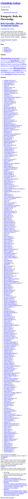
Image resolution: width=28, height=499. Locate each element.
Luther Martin (7, 263)
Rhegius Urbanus (8, 328)
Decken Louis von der (9, 159)
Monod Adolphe (8, 287)
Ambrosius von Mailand (10, 90)
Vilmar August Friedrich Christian (12, 415)
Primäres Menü (4, 9)
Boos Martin (7, 132)
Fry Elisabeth (7, 190)
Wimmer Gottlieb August (10, 439)
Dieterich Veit (7, 164)
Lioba (5, 259)
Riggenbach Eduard (9, 335)
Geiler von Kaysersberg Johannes (12, 197)
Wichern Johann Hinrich (10, 433)
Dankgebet (3, 62)
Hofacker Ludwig (8, 229)
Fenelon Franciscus (8, 181)
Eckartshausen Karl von (9, 169)
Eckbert (6, 170)
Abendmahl (15, 58)
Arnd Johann (7, 96)
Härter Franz (7, 218)
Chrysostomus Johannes (10, 152)
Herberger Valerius (8, 225)
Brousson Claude (8, 138)
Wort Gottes (22, 74)
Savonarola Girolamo (9, 346)
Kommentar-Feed (8, 50)
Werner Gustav (7, 429)
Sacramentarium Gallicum (10, 343)
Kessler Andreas (8, 247)
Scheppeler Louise (8, 347)
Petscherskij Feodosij (9, 319)
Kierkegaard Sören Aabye (10, 249)
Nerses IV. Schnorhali (9, 297)
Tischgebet (17, 72)
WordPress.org (7, 51)
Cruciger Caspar (8, 156)
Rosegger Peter (7, 339)
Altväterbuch (7, 88)
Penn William (7, 315)
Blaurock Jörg (7, 122)
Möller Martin (7, 285)
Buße (20, 60)
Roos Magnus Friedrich (9, 337)
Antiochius (6, 94)
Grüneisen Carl (7, 208)
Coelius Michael (8, 153)
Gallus (5, 193)
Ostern (21, 70)
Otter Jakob (6, 309)
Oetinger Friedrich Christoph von (12, 305)
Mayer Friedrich (8, 271)
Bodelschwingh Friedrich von (11, 126)
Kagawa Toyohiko (8, 238)
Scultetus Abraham (8, 363)
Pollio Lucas (7, 322)
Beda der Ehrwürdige (6, 39)
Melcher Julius (7, 277)
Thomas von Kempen (9, 398)
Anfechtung (25, 58)
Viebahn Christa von (9, 413)
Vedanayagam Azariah (9, 411)
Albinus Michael (8, 83)
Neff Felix (6, 294)
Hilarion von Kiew (8, 228)
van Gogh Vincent (8, 409)
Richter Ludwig (8, 329)
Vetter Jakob (7, 412)
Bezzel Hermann (8, 117)
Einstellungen (4, 465)
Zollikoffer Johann (8, 449)
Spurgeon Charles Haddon (10, 378)
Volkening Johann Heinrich (10, 418)
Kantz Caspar (7, 242)
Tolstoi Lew (7, 401)
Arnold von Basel (8, 100)
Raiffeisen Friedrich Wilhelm (11, 325)
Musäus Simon (7, 288)
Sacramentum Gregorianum (10, 344)
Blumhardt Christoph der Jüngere (12, 125)
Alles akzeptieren (12, 465)
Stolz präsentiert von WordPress (9, 455)
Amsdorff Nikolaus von (9, 91)
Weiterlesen (24, 37)
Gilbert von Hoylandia (9, 202)
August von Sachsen (9, 101)
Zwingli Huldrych (8, 451)
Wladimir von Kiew (9, 440)
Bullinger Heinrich (8, 142)
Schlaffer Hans (7, 350)
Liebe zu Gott (6, 68)
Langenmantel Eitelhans (10, 253)
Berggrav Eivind (8, 111)
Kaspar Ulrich (7, 245)
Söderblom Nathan (8, 370)
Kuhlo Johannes (8, 252)
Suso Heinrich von (8, 389)
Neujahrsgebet (10, 70)
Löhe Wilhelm (7, 260)
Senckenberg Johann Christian (11, 366)
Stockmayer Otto (8, 384)
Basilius (6, 105)
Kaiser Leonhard (8, 240)
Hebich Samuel (7, 219)
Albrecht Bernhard (8, 84)
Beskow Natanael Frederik (10, 114)
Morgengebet (19, 68)
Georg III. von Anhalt (9, 198)
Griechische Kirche (8, 207)
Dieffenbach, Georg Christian (11, 163)
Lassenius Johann (8, 254)
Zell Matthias (7, 446)
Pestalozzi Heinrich (8, 316)
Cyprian (6, 157)
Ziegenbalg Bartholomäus (10, 447)
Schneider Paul (7, 357)
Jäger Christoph (7, 236)
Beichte (2, 60)
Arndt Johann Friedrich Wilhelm (12, 97)
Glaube (6, 64)
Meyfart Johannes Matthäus (10, 281)
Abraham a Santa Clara (9, 81)
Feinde (23, 62)
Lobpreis (11, 68)
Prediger (25, 70)
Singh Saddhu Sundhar (9, 368)
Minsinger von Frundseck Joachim (12, 283)
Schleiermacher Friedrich (10, 353)
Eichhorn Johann (8, 171)
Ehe (13, 62)
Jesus (10, 66)
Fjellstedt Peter (7, 183)
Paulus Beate (7, 314)
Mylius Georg (7, 292)
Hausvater (19, 64)
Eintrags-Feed (7, 48)
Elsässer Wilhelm (8, 173)
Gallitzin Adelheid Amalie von (11, 191)
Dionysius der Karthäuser (10, 167)
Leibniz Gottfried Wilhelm (10, 257)
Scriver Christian (8, 361)
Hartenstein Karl (8, 216)
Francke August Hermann (10, 186)
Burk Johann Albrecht (9, 145)
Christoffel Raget (8, 150)
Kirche (18, 66)
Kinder (14, 66)
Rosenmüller (7, 340)
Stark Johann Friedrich (9, 380)
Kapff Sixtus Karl (8, 243)
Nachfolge (14, 39)
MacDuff (6, 264)
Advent (21, 58)
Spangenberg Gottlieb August (11, 373)
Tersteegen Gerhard (8, 394)
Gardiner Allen (7, 194)
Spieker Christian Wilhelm (10, 375)
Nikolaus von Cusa (8, 299)
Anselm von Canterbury (10, 93)
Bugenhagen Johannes (9, 141)
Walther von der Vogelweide (11, 425)
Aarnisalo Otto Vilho (9, 80)
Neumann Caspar (8, 298)
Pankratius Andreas (8, 311)
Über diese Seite (8, 404)
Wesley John (7, 430)
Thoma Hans (7, 396)
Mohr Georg (7, 284)
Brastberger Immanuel (9, 135)
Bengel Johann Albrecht (10, 110)
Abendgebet (6, 58)
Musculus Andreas (8, 290)
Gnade (9, 64)
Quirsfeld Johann (8, 323)
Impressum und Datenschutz (11, 12)
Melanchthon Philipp (9, 276)
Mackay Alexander (8, 266)
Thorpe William (7, 399)
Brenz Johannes (8, 136)
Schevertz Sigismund (9, 349)
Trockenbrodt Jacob (8, 402)
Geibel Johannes (8, 195)
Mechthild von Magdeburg (10, 273)
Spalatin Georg (7, 371)
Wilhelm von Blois (8, 436)
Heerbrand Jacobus (8, 221)
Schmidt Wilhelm (8, 354)
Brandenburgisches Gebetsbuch (11, 133)
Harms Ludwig (7, 215)
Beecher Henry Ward (9, 108)
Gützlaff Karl (7, 209)
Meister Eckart (7, 274)
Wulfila (5, 442)
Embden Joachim (8, 174)
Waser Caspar (7, 426)
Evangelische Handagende (10, 178)
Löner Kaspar (7, 261)
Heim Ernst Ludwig (9, 223)
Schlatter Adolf (7, 351)
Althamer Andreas (8, 87)
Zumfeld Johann (8, 450)
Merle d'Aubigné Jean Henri (11, 278)
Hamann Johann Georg (9, 212)
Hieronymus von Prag (9, 226)
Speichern (3, 497)
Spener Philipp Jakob (9, 374)
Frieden (2, 64)
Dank (23, 60)
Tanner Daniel (7, 391)
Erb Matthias (7, 177)
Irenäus (5, 235)
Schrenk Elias (7, 360)
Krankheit (22, 66)
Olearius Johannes (8, 306)
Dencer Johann (7, 160)
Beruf (9, 60)
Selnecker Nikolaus (8, 364)
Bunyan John (7, 143)
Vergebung (8, 74)
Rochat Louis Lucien (9, 336)
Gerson (5, 201)
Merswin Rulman (8, 280)
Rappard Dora (7, 326)
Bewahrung (15, 61)
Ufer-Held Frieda (8, 405)
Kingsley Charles (8, 250)
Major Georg (7, 267)
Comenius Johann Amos (10, 155)
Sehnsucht (2, 72)
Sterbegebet (12, 72)
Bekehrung (6, 60)
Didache (6, 162)
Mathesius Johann (8, 269)
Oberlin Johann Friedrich (10, 304)
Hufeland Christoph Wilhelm (11, 231)
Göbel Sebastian (8, 204)
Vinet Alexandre (8, 416)
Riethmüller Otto (8, 332)
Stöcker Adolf (7, 382)
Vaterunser (2, 74)
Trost (22, 72)
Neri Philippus (7, 295)
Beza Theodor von (8, 115)
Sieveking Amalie (8, 367)
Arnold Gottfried (8, 98)
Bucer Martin (7, 139)
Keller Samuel (7, 246)
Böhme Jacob (7, 131)
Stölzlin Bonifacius (8, 385)
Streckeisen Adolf (8, 388)
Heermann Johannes (9, 222)
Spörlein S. (6, 377)
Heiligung (6, 66)
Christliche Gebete (10, 3)
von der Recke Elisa (9, 420)
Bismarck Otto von (8, 119)
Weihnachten (16, 74)
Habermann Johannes (9, 211)
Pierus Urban (7, 321)
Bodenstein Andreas (9, 128)
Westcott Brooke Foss (9, 432)
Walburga (6, 422)
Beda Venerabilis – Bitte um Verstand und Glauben (12, 24)
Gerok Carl (6, 200)
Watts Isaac (6, 427)
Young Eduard (7, 443)
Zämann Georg (7, 444)
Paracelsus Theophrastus (10, 312)
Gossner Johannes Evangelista (11, 205)
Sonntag (7, 72)
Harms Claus (7, 214)
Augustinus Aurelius (9, 103)
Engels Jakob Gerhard (9, 176)
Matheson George (8, 270)
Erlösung (20, 62)
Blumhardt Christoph (9, 124)
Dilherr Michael (8, 166)
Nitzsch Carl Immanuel (9, 301)
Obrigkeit (16, 70)
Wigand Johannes (8, 434)
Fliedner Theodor (8, 184)
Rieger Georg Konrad (9, 330)
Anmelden (6, 47)
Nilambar (5, 457)
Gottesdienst (14, 64)
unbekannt (6, 408)
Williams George (8, 437)
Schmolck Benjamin (9, 356)
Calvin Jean (6, 146)
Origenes (6, 308)
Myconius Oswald (8, 291)
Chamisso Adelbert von (9, 148)
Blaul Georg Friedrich (9, 121)
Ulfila (5, 406)
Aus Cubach (7, 104)
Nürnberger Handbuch (9, 302)
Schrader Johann (8, 359)
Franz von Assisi (8, 187)
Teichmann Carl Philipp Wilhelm (12, 392)
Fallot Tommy (7, 180)
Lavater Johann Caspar (9, 256)
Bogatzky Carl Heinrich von (11, 129)
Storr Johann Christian (9, 387)
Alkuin (5, 86)
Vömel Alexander (8, 419)
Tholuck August (8, 395)
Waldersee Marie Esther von (11, 423)
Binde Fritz (6, 118)
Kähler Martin (7, 239)
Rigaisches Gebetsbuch (9, 333)
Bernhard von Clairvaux (10, 112)
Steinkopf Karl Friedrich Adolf (11, 381)
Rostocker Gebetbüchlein (10, 342)
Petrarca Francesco (8, 318)
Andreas (12, 28)
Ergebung (16, 62)
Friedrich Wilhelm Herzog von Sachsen (13, 188)
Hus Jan (6, 233)
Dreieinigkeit (8, 62)
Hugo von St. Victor (9, 232)
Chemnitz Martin (8, 149)
